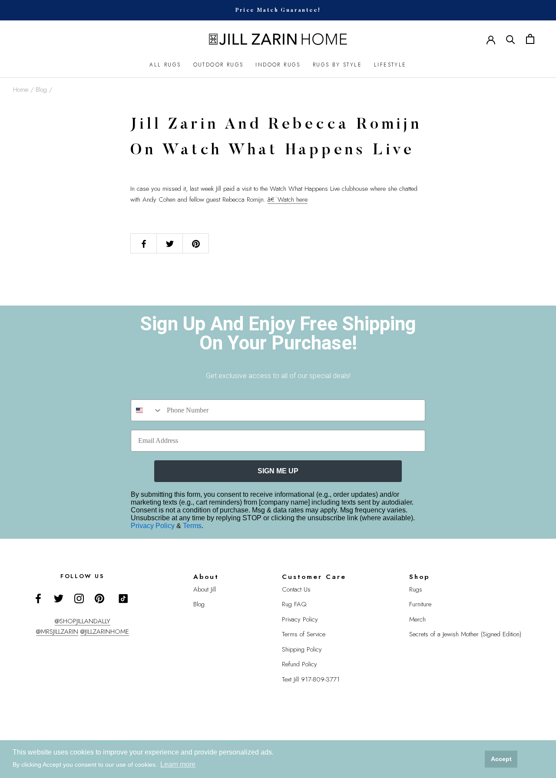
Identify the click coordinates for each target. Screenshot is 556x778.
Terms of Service (303, 634)
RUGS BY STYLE (337, 65)
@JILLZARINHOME (104, 631)
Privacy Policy (153, 525)
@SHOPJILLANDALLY (82, 621)
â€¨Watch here (288, 199)
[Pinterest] (99, 597)
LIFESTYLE (390, 65)
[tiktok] (123, 598)
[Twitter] (58, 597)
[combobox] (146, 410)
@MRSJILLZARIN (57, 631)
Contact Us (296, 589)
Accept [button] (501, 758)
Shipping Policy (302, 649)
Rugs (415, 589)
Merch (417, 619)
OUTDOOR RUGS (218, 65)
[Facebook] (38, 597)
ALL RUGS (165, 65)
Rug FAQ (294, 604)
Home (20, 89)
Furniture (420, 604)
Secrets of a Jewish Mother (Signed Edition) (465, 634)
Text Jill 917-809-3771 (311, 679)
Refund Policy (299, 664)
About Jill (204, 589)
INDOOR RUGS (277, 65)
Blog (41, 89)
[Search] (510, 38)
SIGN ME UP (278, 471)
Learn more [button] (177, 764)
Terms (192, 525)
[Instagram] (79, 597)
